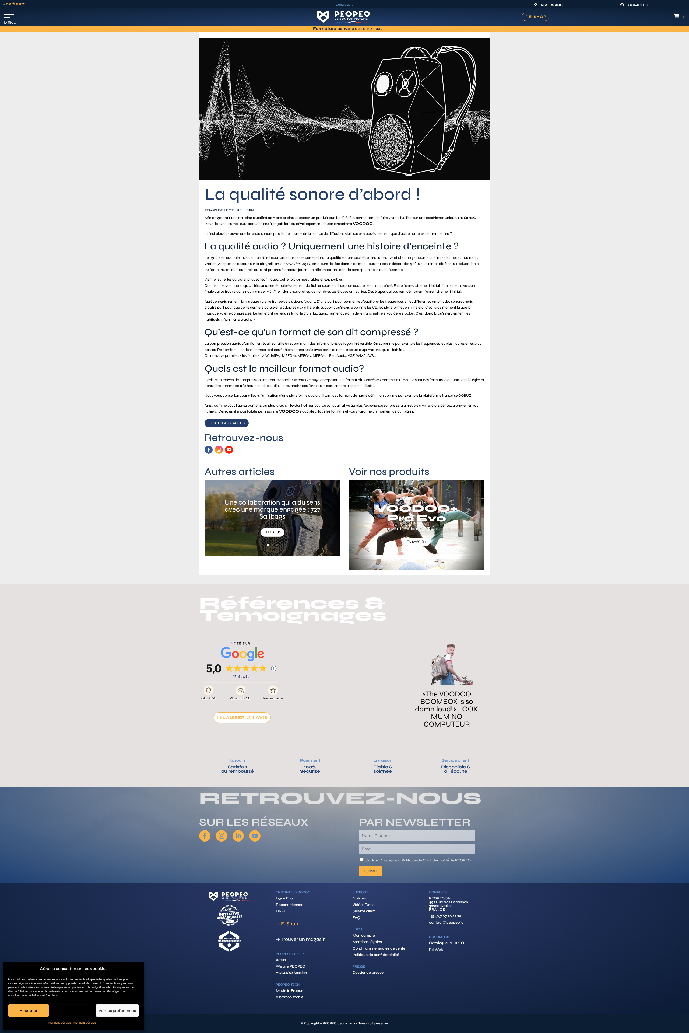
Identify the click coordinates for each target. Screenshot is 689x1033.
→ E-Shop (287, 924)
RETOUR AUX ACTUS (226, 423)
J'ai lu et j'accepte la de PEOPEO (418, 860)
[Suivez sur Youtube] (229, 450)
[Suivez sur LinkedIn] (238, 836)
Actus (281, 960)
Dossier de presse (368, 972)
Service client (455, 760)
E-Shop (537, 17)
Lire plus (272, 532)
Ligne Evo (284, 898)
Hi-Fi (280, 911)
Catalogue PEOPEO (446, 943)
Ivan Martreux (344, 647)
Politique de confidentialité (376, 954)
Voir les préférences (117, 1010)
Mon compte (364, 935)
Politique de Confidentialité (425, 860)
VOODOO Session (291, 973)
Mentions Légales (59, 1022)
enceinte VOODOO (353, 223)
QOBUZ (464, 395)
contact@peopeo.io (446, 922)
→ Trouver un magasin (301, 939)
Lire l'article (447, 711)
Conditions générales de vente (379, 948)
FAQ (356, 917)
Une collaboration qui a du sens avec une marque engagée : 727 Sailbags (272, 509)
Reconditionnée (289, 904)
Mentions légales (367, 942)
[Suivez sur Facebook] (209, 450)
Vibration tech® (290, 997)
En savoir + (416, 542)
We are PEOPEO (290, 966)
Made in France (289, 990)
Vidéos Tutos (363, 904)
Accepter (28, 1010)
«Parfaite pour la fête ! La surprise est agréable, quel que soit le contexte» (447, 679)
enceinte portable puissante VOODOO (260, 411)
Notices (359, 898)
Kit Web (436, 949)
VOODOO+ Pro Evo (416, 513)
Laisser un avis (245, 717)
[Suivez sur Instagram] (219, 450)
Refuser (72, 1010)
